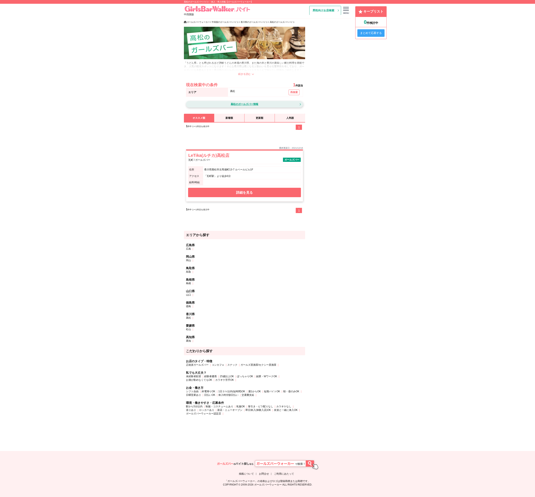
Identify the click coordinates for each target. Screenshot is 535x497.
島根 (188, 283)
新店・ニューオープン (229, 410)
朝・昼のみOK (291, 391)
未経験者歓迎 (193, 376)
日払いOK (209, 395)
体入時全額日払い (228, 395)
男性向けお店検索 (323, 10)
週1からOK (254, 391)
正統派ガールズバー (197, 364)
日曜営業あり (193, 395)
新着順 (229, 117)
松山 (188, 329)
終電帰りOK (208, 391)
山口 (188, 294)
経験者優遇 (210, 376)
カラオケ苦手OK (224, 379)
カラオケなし (283, 406)
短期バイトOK (272, 391)
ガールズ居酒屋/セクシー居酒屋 (258, 364)
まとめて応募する (371, 32)
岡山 (188, 260)
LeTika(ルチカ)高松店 (208, 155)
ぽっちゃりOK (245, 376)
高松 (188, 317)
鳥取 (188, 271)
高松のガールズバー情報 (244, 104)
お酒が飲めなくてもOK (199, 379)
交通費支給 (248, 395)
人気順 (290, 117)
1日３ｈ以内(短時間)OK (231, 391)
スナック (232, 364)
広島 (188, 248)
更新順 (259, 117)
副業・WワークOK (266, 376)
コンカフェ (218, 364)
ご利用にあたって (284, 473)
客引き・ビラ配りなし (260, 406)
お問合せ (264, 473)
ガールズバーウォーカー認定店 (203, 413)
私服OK (240, 406)
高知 (188, 340)
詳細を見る (244, 192)
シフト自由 (192, 391)
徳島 (188, 306)
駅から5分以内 (194, 406)
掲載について (246, 473)
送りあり (191, 410)
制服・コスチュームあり (219, 406)
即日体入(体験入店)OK (258, 410)
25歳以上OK (227, 376)
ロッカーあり (206, 410)
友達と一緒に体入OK (286, 410)
